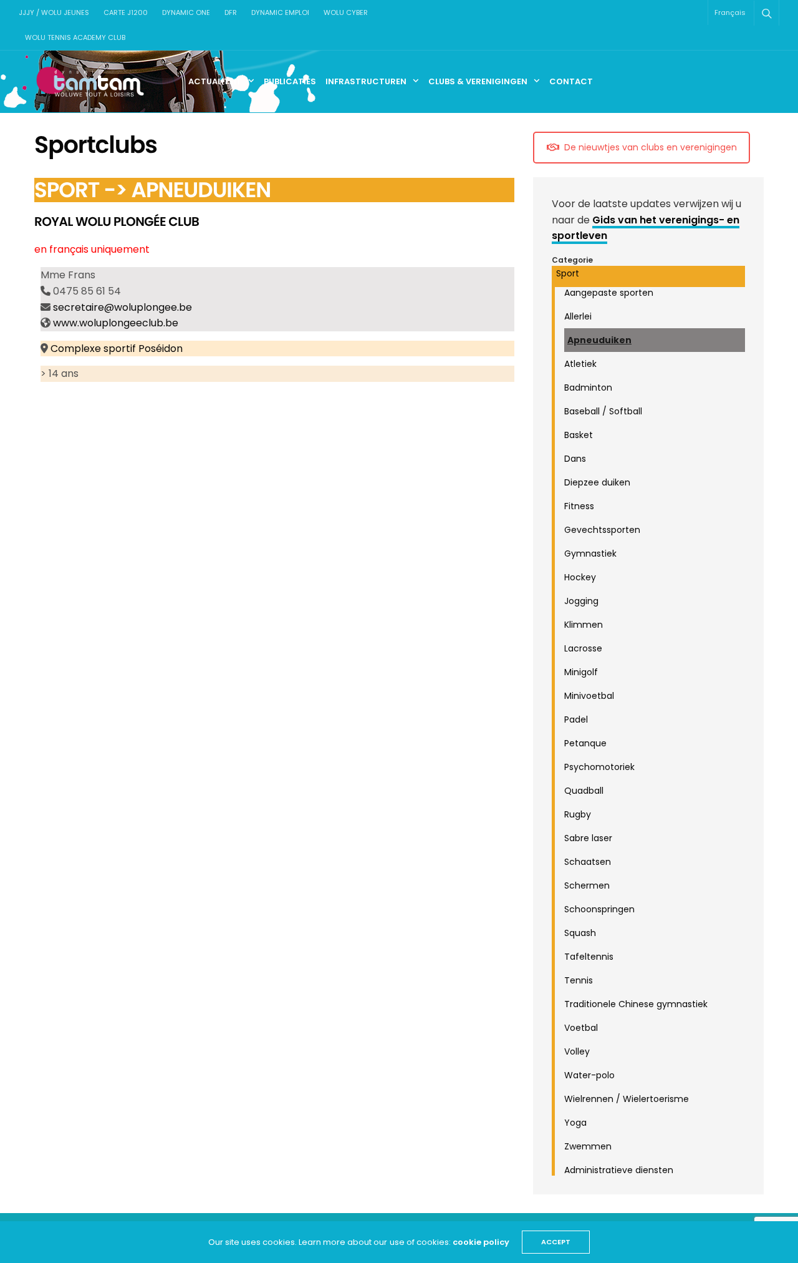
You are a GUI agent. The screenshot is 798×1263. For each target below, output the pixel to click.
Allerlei (578, 316)
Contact (571, 81)
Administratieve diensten (618, 1170)
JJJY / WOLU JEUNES (54, 12)
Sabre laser (588, 838)
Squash (580, 933)
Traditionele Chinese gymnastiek (636, 1004)
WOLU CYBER (346, 12)
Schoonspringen (599, 909)
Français (730, 12)
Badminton (588, 387)
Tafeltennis (588, 956)
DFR (230, 12)
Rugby (577, 814)
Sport (567, 273)
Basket (578, 435)
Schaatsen (587, 862)
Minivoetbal (589, 696)
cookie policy (481, 1242)
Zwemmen (588, 1146)
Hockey (580, 577)
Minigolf (581, 672)
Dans (575, 458)
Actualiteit (215, 81)
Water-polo (589, 1075)
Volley (577, 1051)
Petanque (585, 743)
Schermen (587, 885)
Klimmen (583, 624)
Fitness (579, 506)
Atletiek (580, 364)
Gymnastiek (590, 553)
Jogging (581, 601)
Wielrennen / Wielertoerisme (626, 1099)
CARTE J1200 (125, 12)
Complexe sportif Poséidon (116, 348)
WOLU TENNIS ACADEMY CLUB (75, 37)
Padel (576, 719)
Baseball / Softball (603, 411)
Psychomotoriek (599, 767)
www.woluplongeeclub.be (115, 323)
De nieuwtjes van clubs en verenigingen (650, 147)
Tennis (578, 980)
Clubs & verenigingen (477, 81)
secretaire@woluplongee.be (122, 307)
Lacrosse (583, 648)
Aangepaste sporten (608, 292)
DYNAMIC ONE (186, 12)
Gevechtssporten (602, 530)
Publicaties (290, 81)
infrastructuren (365, 81)
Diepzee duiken (597, 482)
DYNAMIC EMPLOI (280, 12)
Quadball (583, 790)
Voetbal (581, 1028)
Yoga (575, 1122)
